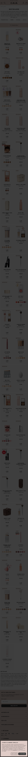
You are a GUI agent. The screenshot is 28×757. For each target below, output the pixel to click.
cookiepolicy (15, 750)
